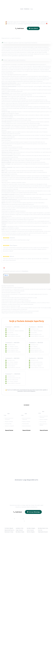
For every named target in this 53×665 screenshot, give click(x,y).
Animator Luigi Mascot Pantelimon (41, 469)
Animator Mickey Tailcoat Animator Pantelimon (11, 469)
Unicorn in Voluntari (30, 530)
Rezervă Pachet (9, 430)
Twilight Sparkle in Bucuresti (43, 531)
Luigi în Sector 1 (21, 486)
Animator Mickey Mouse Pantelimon (41, 463)
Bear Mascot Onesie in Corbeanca (43, 528)
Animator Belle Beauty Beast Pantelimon (26, 457)
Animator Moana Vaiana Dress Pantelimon (41, 457)
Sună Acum (19, 28)
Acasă (21, 9)
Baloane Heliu (37, 518)
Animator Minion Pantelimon (9, 457)
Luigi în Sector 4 (42, 486)
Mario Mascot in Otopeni (20, 531)
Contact (27, 521)
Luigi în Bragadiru (11, 483)
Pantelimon (26, 9)
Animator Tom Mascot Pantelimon (26, 469)
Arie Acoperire (19, 518)
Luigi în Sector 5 (21, 490)
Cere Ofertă (33, 28)
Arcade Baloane (27, 518)
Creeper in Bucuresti (19, 530)
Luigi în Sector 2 (31, 486)
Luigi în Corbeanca (42, 483)
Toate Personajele (9, 518)
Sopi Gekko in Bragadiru (31, 528)
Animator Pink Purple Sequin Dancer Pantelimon (40, 451)
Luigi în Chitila (31, 483)
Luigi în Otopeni (10, 486)
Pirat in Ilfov (40, 530)
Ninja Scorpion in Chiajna (9, 531)
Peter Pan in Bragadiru (31, 531)
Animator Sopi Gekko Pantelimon (10, 463)
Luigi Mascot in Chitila (19, 528)
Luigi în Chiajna (21, 483)
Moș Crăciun (45, 518)
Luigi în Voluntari (31, 490)
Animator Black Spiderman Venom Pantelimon (25, 451)
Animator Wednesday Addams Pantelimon (25, 463)
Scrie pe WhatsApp (33, 512)
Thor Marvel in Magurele (9, 528)
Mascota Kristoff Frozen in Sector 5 (10, 530)
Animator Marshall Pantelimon (10, 450)
